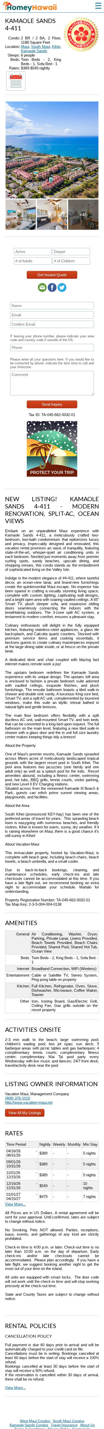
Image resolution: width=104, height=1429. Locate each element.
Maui (25, 46)
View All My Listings (24, 1113)
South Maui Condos (68, 1421)
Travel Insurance (64, 1425)
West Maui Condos (35, 1421)
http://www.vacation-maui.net (29, 1102)
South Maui (40, 46)
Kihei (56, 46)
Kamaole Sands (34, 51)
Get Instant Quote (52, 275)
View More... (15, 1204)
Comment (18, 370)
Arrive (19, 247)
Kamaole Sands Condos (29, 1425)
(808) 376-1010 (17, 1098)
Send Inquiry (52, 404)
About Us (87, 1425)
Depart (59, 247)
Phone (16, 343)
